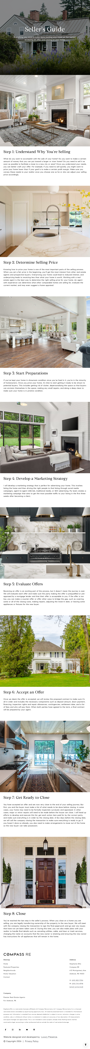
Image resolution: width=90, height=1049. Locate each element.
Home (6, 964)
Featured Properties (11, 967)
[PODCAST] (34, 1030)
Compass (59, 1009)
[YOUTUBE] (27, 1030)
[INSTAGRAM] (13, 1030)
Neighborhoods (9, 970)
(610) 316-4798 (77, 984)
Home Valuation (10, 974)
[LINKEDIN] (20, 1030)
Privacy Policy (32, 1041)
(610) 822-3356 (77, 980)
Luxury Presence (49, 1037)
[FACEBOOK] (5, 1030)
